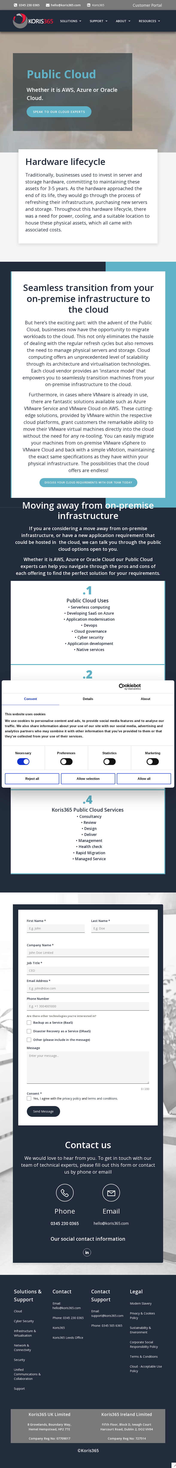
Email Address (38, 981)
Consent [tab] (30, 699)
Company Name (40, 945)
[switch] (66, 761)
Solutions (68, 21)
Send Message (43, 1111)
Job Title (34, 963)
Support (96, 21)
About (121, 21)
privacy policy (71, 1098)
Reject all (32, 779)
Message (33, 1048)
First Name (36, 921)
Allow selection (88, 779)
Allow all (144, 779)
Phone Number (38, 999)
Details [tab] (88, 699)
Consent (34, 1093)
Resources (147, 21)
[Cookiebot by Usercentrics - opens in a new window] (122, 686)
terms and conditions (102, 1098)
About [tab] (145, 699)
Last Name (100, 921)
